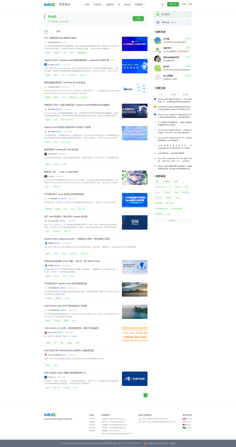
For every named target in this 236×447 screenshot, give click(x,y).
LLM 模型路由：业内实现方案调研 (171, 153)
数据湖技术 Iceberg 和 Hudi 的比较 (61, 149)
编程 (62, 343)
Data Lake (56, 387)
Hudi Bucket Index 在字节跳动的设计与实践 (65, 306)
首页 (87, 4)
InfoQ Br (188, 428)
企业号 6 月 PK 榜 (67, 120)
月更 (157, 182)
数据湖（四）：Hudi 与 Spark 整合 (61, 172)
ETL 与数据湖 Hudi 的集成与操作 (60, 38)
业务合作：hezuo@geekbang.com (113, 422)
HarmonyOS (160, 187)
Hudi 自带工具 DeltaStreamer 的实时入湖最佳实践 (69, 350)
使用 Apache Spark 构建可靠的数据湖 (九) (65, 373)
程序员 (169, 198)
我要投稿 (92, 422)
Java (157, 192)
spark (47, 387)
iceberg (56, 164)
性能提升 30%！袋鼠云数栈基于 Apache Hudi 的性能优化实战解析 (77, 105)
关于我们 (92, 419)
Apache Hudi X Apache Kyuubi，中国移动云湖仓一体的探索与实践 (77, 239)
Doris (56, 75)
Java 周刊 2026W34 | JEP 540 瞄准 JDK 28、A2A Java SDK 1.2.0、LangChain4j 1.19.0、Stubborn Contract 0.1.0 (175, 160)
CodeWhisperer (161, 209)
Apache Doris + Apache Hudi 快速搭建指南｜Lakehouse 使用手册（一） (80, 60)
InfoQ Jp (188, 422)
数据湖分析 (73, 97)
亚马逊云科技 (177, 209)
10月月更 (56, 187)
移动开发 (158, 214)
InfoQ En (189, 419)
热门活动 (170, 203)
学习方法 (158, 198)
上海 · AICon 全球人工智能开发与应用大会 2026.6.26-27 (157, 422)
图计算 (56, 97)
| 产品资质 (172, 443)
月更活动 (97, 4)
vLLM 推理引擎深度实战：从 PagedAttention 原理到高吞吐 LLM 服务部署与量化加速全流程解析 (175, 148)
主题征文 (110, 4)
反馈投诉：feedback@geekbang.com (114, 425)
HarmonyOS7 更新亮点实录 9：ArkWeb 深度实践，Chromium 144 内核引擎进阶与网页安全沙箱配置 (175, 132)
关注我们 (92, 431)
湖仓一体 (83, 75)
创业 (168, 214)
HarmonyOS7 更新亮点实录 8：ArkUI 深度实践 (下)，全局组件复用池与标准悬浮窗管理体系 (175, 101)
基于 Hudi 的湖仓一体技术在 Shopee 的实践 (66, 216)
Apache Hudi (65, 142)
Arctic (72, 276)
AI (119, 4)
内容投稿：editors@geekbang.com (113, 419)
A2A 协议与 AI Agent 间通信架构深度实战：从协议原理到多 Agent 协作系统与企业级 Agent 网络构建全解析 (175, 109)
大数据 (48, 254)
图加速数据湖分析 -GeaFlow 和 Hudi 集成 (64, 82)
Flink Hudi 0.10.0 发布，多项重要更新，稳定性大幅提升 (71, 328)
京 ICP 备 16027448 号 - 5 (133, 443)
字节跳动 (49, 298)
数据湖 (48, 53)
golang (127, 4)
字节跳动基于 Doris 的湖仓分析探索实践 (64, 194)
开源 (186, 187)
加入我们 (92, 428)
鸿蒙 (176, 182)
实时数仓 (58, 298)
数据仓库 (49, 209)
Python (177, 187)
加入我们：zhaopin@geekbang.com (114, 428)
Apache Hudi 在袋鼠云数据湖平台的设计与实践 (67, 127)
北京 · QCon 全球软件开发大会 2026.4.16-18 (153, 419)
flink (55, 343)
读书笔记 (185, 192)
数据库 (48, 321)
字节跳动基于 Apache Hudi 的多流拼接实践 (65, 283)
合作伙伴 (92, 425)
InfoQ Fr (188, 425)
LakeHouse (72, 75)
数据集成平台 (82, 53)
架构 (176, 192)
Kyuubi (56, 254)
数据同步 (57, 53)
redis (178, 198)
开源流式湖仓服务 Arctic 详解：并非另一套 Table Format (72, 261)
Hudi (72, 53)
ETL (65, 53)
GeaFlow (84, 97)
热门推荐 (158, 203)
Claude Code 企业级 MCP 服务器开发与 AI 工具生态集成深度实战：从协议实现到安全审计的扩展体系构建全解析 (175, 117)
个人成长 (166, 192)
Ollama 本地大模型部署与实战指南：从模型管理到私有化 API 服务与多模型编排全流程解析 (175, 168)
